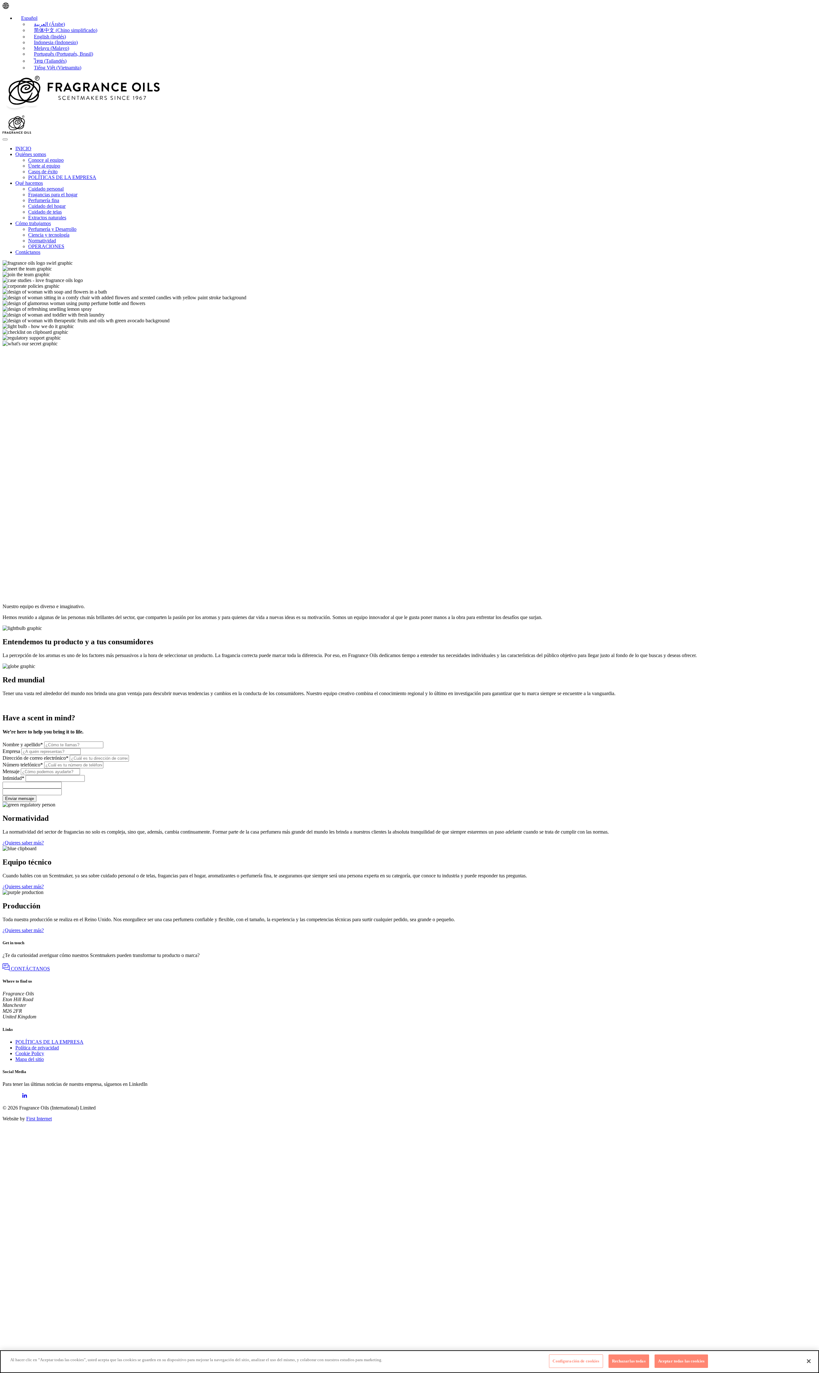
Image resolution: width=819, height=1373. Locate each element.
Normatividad (42, 240)
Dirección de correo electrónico (35, 758)
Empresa (11, 751)
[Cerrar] (809, 1361)
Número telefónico (23, 764)
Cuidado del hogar (47, 206)
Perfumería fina (43, 200)
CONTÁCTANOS (30, 968)
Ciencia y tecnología (48, 235)
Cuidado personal (46, 189)
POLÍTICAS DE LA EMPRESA (62, 177)
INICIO (23, 148)
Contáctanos (27, 252)
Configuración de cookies (576, 1361)
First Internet (39, 1118)
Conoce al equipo (46, 160)
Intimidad (13, 778)
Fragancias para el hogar (52, 194)
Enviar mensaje (19, 798)
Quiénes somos (30, 154)
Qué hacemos (29, 183)
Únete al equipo (44, 166)
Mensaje (11, 771)
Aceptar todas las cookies (681, 1361)
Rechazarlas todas (629, 1361)
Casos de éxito (43, 171)
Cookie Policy (29, 1053)
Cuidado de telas (45, 212)
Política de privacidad (37, 1047)
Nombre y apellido (23, 744)
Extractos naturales (47, 217)
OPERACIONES (46, 246)
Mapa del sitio (29, 1059)
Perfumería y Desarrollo (52, 229)
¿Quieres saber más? (23, 842)
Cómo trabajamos (33, 223)
